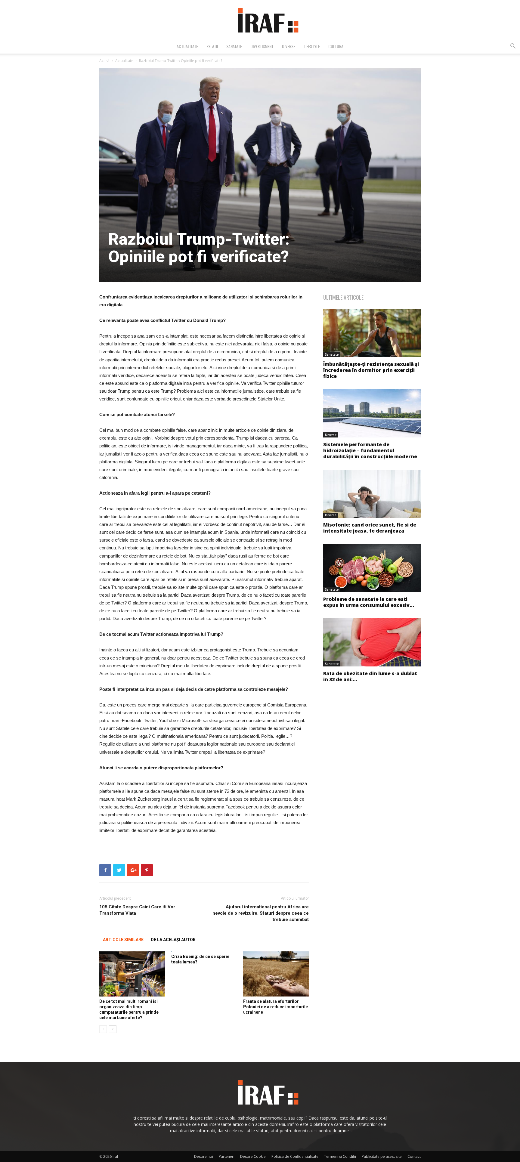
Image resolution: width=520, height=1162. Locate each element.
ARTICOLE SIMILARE (123, 939)
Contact (414, 1156)
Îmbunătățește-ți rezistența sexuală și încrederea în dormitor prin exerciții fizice (371, 370)
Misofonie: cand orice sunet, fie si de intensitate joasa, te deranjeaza (369, 527)
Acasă (104, 60)
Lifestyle (312, 46)
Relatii (212, 46)
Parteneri (226, 1156)
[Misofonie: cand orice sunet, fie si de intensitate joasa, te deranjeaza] (372, 494)
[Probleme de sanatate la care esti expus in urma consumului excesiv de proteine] (372, 568)
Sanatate (234, 46)
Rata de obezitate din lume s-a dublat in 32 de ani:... (370, 676)
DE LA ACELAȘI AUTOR (173, 939)
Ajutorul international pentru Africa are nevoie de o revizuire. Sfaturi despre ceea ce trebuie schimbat (260, 913)
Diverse (288, 46)
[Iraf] (260, 20)
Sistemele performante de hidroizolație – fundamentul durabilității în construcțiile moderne (370, 450)
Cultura (335, 46)
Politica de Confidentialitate (294, 1156)
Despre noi (203, 1156)
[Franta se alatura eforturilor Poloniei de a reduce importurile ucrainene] (276, 974)
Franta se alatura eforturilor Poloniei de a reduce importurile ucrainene (275, 1007)
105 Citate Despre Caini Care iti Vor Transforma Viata (137, 910)
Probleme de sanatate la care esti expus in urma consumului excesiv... (368, 602)
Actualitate (187, 46)
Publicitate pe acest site (382, 1156)
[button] (513, 47)
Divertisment (262, 46)
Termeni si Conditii (340, 1156)
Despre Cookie (253, 1156)
